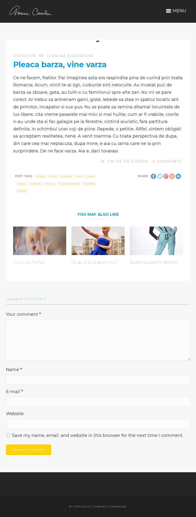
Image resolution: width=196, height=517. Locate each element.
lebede (35, 183)
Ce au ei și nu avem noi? (94, 262)
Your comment (23, 314)
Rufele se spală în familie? (154, 262)
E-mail (14, 391)
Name (14, 369)
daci (79, 176)
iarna (21, 183)
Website (15, 413)
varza (22, 191)
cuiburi (66, 176)
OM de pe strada (128, 161)
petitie (50, 183)
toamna (89, 183)
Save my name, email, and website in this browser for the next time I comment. (97, 435)
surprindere (69, 183)
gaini (91, 176)
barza (40, 176)
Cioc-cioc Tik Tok (28, 262)
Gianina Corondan (70, 56)
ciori (53, 176)
